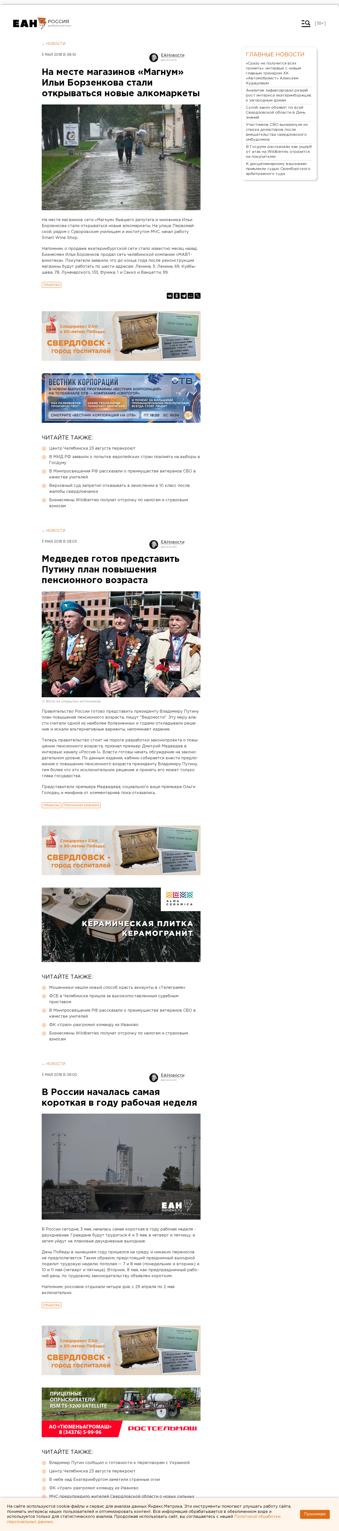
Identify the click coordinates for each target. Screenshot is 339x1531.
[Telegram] (184, 296)
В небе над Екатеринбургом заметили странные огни (104, 1480)
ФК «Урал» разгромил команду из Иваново (93, 1025)
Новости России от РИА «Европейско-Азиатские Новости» (30, 23)
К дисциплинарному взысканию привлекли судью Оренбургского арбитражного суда (278, 168)
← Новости (53, 43)
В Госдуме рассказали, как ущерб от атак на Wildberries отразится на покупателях (279, 151)
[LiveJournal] (198, 296)
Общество (51, 284)
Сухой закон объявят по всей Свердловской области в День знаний (275, 112)
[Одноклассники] (177, 296)
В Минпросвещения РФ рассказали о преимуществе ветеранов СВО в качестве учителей (122, 474)
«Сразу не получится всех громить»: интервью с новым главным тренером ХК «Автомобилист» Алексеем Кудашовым (273, 73)
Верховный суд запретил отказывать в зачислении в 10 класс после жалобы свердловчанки (119, 489)
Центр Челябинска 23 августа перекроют (92, 448)
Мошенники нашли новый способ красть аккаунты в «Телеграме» (117, 988)
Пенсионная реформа (81, 805)
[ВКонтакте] (170, 296)
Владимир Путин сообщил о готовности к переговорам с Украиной (119, 1463)
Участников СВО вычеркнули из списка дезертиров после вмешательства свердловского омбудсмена (277, 132)
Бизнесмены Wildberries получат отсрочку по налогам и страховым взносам (118, 503)
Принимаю (315, 1514)
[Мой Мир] (191, 296)
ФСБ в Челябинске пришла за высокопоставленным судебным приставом (113, 999)
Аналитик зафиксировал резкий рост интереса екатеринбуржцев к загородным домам (278, 95)
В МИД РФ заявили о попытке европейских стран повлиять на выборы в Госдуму (124, 460)
